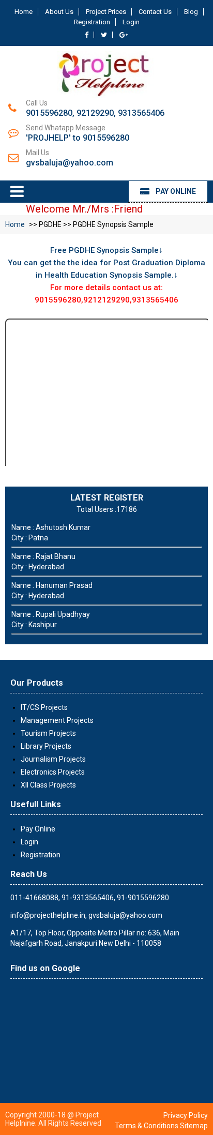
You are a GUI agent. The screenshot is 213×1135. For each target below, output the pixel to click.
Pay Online (172, 191)
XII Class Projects (48, 785)
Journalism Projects (53, 759)
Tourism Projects (48, 733)
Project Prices (106, 12)
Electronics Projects (53, 772)
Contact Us (155, 12)
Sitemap (194, 1126)
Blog (191, 12)
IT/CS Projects (44, 707)
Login (131, 22)
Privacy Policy (185, 1115)
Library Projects (46, 746)
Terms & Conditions (146, 1126)
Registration (92, 22)
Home (23, 12)
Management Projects (57, 720)
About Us (59, 12)
